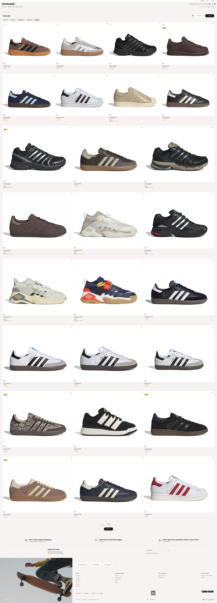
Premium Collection (202, 6)
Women (9, 6)
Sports (16, 6)
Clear (36, 19)
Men (6, 6)
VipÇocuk (212, 0)
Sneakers (207, 0)
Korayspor (202, 0)
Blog (209, 6)
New (3, 6)
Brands (20, 6)
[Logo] (8, 4)
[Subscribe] (168, 550)
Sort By (199, 15)
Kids (13, 6)
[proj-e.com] (153, 599)
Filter (209, 15)
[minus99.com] (147, 599)
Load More (108, 529)
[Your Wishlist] (53, 23)
